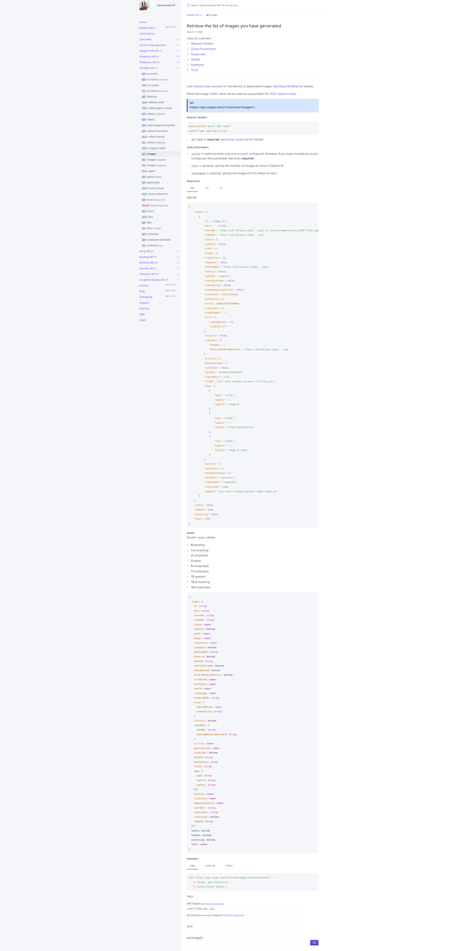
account (242, 154)
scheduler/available (156, 239)
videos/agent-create (157, 108)
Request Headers (202, 43)
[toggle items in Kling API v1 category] (178, 251)
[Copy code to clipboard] (314, 126)
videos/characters (155, 131)
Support (144, 302)
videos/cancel (153, 136)
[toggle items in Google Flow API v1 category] (178, 51)
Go (314, 942)
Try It (194, 70)
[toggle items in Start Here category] (178, 39)
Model (195, 59)
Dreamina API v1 (149, 56)
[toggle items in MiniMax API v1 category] (178, 68)
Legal (142, 320)
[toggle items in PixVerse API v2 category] (178, 263)
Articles (143, 285)
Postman (144, 308)
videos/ (153, 113)
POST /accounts (234, 915)
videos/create (153, 102)
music (148, 211)
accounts (150, 73)
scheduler (150, 234)
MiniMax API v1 (148, 68)
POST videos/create (283, 94)
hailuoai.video (202, 86)
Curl (192, 865)
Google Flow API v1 (150, 50)
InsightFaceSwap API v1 (153, 279)
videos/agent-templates (159, 125)
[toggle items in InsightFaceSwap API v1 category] (178, 280)
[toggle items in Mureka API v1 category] (178, 268)
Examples (197, 65)
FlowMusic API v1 (149, 62)
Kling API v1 (146, 251)
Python (229, 865)
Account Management (152, 45)
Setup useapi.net (237, 139)
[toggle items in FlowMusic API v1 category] (178, 62)
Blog (142, 291)
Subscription (147, 33)
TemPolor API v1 (149, 274)
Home (142, 22)
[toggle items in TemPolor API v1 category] (178, 274)
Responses (198, 54)
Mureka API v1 (148, 268)
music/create (153, 188)
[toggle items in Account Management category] (178, 45)
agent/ (152, 176)
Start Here (145, 39)
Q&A (142, 314)
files (147, 216)
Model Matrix (147, 28)
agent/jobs (151, 182)
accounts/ (155, 79)
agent (148, 171)
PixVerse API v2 (148, 262)
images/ (154, 159)
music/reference (155, 194)
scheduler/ (152, 245)
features (149, 96)
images (149, 153)
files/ (151, 228)
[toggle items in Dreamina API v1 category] (178, 56)
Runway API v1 (148, 257)
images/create (153, 148)
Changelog (145, 297)
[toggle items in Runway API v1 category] (178, 257)
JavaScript (210, 865)
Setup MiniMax (288, 86)
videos (148, 119)
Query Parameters (203, 49)
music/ (153, 199)
